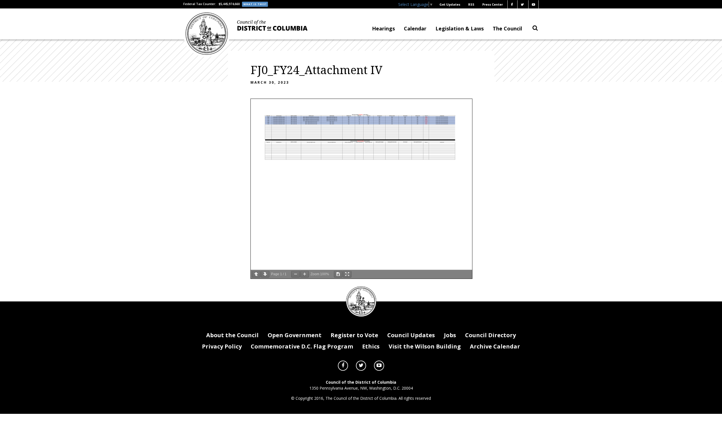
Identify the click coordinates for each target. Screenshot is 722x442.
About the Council (232, 335)
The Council (507, 28)
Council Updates (411, 335)
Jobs (450, 335)
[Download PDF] (338, 274)
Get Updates (449, 4)
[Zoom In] (304, 274)
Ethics (371, 346)
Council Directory (490, 335)
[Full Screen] (347, 274)
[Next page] (265, 274)
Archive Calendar (495, 346)
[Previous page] (256, 274)
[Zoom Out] (295, 274)
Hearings (383, 28)
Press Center (492, 4)
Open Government (295, 335)
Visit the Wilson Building (425, 346)
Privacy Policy (222, 346)
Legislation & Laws (459, 28)
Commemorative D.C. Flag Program (302, 346)
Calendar (415, 28)
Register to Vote (354, 335)
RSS (471, 4)
